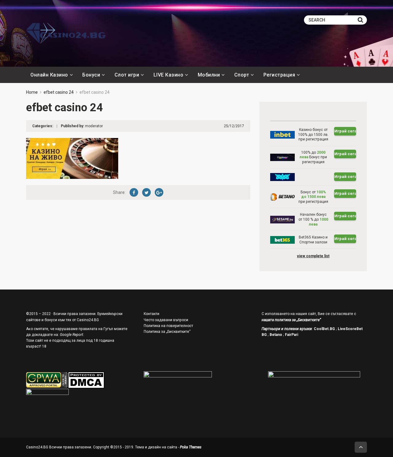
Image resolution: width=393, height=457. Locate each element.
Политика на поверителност (168, 326)
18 (44, 346)
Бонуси (91, 75)
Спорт (241, 75)
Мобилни (209, 75)
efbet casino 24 (59, 92)
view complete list (313, 256)
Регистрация (279, 75)
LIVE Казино (169, 75)
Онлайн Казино (49, 75)
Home (32, 92)
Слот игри (127, 75)
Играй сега (345, 131)
